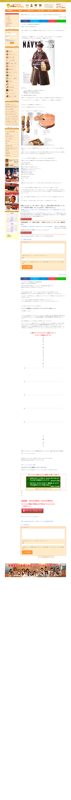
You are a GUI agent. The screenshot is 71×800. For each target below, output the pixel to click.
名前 (23, 257)
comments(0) (28, 239)
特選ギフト (61, 10)
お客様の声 (58, 1)
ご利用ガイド (8, 133)
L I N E (61, 278)
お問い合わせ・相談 (53, 1)
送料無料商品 (10, 10)
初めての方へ (39, 1)
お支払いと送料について (10, 136)
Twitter (35, 278)
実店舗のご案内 (63, 1)
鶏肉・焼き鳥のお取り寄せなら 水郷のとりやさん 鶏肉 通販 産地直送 (37, 236)
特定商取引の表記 (9, 145)
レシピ (7, 21)
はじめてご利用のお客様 (10, 131)
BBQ (9, 40)
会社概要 (43, 1)
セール (22, 524)
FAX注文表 (8, 140)
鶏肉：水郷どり (51, 10)
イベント (7, 16)
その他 (7, 18)
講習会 (7, 24)
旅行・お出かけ (8, 22)
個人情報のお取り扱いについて (11, 148)
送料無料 (7, 40)
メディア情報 (23, 239)
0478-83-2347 (48, 6)
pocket (52, 278)
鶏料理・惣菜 (30, 10)
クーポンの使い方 (9, 138)
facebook (25, 278)
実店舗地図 (8, 153)
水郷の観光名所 (8, 23)
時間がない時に (12, 40)
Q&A (6, 143)
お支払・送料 (47, 1)
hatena (43, 278)
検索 (12, 42)
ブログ (38, 14)
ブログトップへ (46, 556)
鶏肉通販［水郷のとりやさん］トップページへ (28, 14)
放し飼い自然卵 (40, 10)
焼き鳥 (20, 10)
